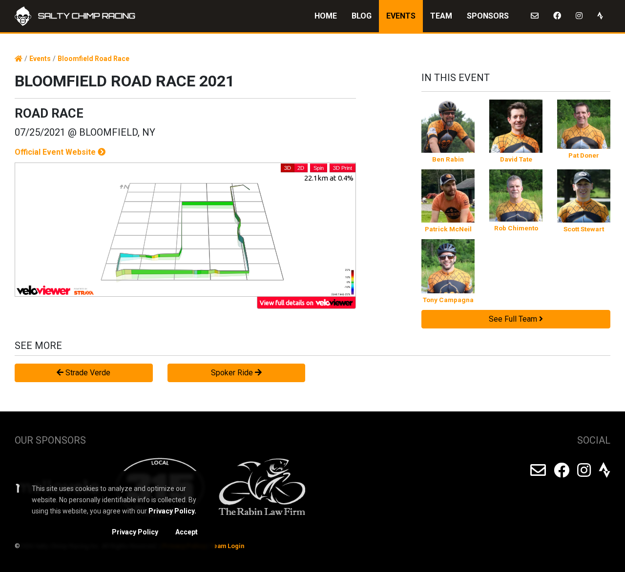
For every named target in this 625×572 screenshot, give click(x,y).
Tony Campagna (448, 300)
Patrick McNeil (448, 229)
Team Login (227, 546)
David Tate (516, 159)
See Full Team (514, 319)
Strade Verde (86, 372)
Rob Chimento (516, 228)
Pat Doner (583, 155)
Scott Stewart (583, 229)
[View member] (448, 126)
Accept (186, 532)
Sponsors (488, 15)
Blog (362, 15)
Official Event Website (56, 152)
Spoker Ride (233, 372)
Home (325, 15)
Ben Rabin (448, 159)
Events (401, 15)
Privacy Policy (135, 532)
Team (441, 15)
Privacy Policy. (172, 511)
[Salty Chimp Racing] (18, 58)
